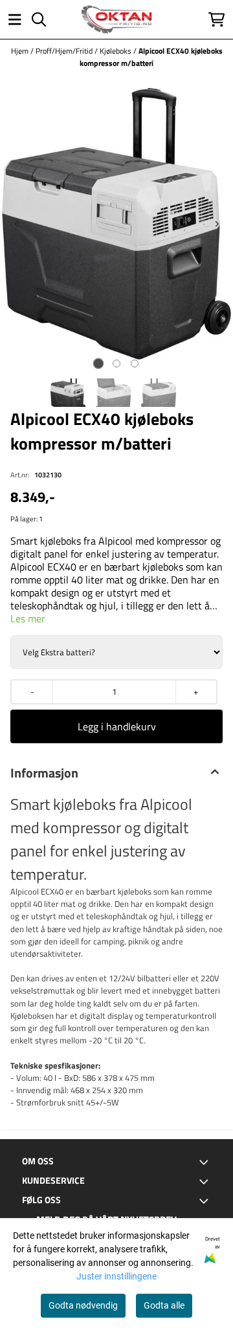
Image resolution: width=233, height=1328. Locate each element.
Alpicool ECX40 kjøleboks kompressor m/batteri (151, 57)
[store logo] (116, 19)
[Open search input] (39, 19)
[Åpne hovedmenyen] (15, 19)
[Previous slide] (16, 223)
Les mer (27, 618)
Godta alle (164, 1305)
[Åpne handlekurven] (216, 19)
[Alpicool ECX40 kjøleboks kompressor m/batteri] (116, 224)
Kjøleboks (116, 51)
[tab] (98, 363)
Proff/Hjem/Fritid (65, 51)
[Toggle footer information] (206, 1162)
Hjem (20, 51)
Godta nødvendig (83, 1305)
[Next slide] (216, 223)
